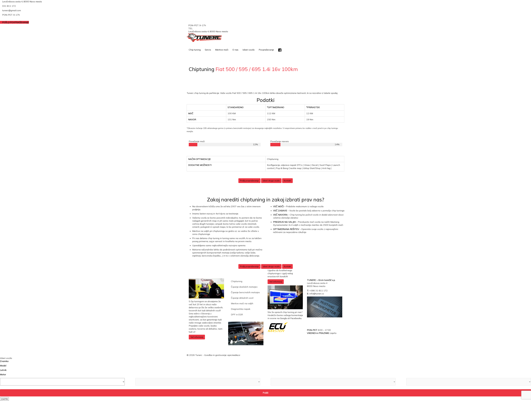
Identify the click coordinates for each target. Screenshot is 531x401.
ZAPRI (4, 399)
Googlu (283, 318)
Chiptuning (236, 281)
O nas (235, 49)
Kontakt (287, 180)
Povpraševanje (266, 49)
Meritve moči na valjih (242, 303)
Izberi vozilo (249, 49)
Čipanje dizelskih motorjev (244, 286)
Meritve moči (221, 49)
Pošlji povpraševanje (249, 180)
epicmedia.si (233, 355)
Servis (208, 49)
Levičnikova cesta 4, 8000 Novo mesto (22, 1)
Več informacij (197, 337)
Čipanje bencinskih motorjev (245, 292)
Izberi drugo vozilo (271, 180)
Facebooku (295, 318)
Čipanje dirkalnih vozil (242, 297)
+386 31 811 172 (202, 28)
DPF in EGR (237, 314)
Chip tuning (195, 49)
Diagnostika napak (240, 309)
